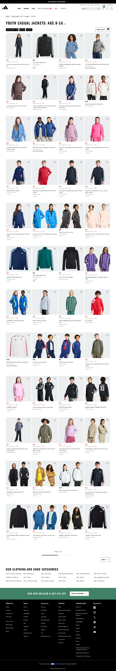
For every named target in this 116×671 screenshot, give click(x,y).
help (88, 5)
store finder (83, 5)
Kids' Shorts (80, 577)
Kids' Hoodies (45, 577)
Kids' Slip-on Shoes (100, 574)
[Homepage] (5, 8)
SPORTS (63, 8)
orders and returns (95, 5)
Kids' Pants (62, 581)
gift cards (103, 5)
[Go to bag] (111, 9)
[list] (50, 29)
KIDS (33, 8)
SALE (56, 8)
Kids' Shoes (27, 577)
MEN (19, 8)
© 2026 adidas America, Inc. (58, 668)
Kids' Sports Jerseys (47, 581)
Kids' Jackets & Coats (30, 581)
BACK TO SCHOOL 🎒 (45, 8)
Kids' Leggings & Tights (101, 577)
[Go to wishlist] (107, 9)
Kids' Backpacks (28, 574)
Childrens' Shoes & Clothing (12, 577)
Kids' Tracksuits (99, 581)
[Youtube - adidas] (101, 632)
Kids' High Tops (46, 574)
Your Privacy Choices (45, 664)
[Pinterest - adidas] (101, 622)
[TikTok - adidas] (101, 627)
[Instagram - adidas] (101, 612)
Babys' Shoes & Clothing (13, 581)
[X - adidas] (101, 617)
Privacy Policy (60, 664)
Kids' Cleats (62, 577)
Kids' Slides (80, 581)
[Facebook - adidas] (101, 607)
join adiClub (110, 5)
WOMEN (26, 8)
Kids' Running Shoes (83, 574)
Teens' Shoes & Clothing (13, 574)
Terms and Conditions (71, 664)
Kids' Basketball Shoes (66, 574)
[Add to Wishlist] (28, 36)
